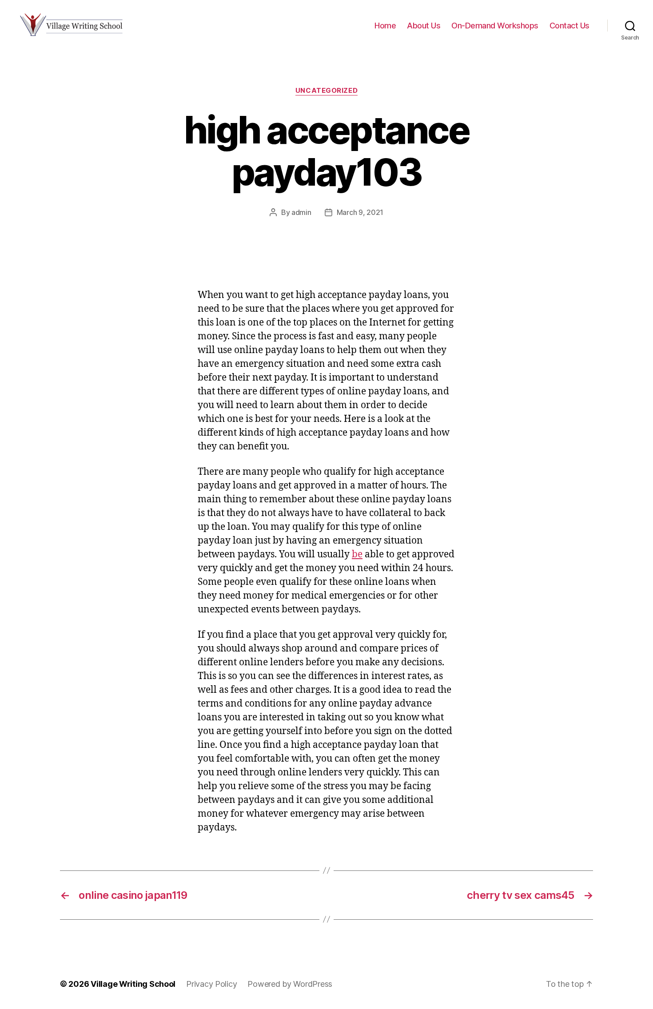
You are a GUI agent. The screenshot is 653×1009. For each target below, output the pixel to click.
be (357, 554)
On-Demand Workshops (494, 25)
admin (301, 212)
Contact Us (569, 25)
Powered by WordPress (289, 984)
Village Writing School (133, 984)
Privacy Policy (211, 984)
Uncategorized (326, 91)
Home (385, 25)
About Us (423, 25)
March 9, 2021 (360, 212)
